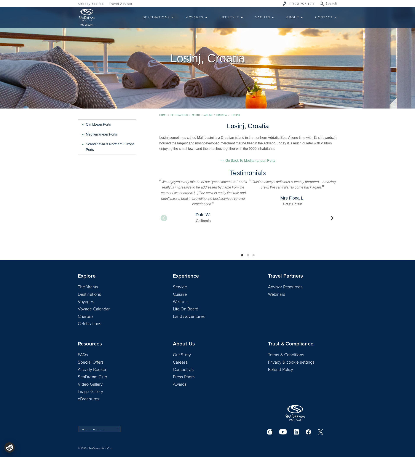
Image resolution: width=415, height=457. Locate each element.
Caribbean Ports (98, 124)
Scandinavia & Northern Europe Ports (110, 147)
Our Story (182, 355)
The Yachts (88, 287)
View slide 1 (242, 255)
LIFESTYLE (229, 17)
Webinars (276, 294)
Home (162, 115)
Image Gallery (90, 391)
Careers (180, 362)
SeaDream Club (92, 377)
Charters (86, 316)
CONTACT (324, 17)
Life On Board (185, 309)
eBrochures (88, 399)
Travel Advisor (120, 3)
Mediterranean (202, 115)
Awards (180, 384)
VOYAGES (195, 17)
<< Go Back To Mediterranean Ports (248, 160)
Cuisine (180, 294)
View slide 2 (248, 255)
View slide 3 (253, 255)
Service (180, 287)
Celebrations (89, 323)
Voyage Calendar (94, 309)
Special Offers (91, 362)
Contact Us (183, 369)
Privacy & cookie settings (291, 362)
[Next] (332, 218)
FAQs (83, 355)
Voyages (86, 301)
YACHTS (262, 17)
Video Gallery (90, 384)
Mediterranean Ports (101, 134)
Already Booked (91, 3)
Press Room (184, 377)
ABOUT (292, 17)
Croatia (221, 115)
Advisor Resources (285, 287)
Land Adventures (189, 316)
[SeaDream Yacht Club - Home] (295, 413)
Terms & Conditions (286, 355)
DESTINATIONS (156, 17)
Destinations (179, 115)
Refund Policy (280, 369)
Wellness (181, 301)
